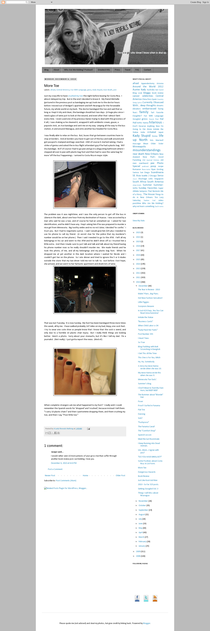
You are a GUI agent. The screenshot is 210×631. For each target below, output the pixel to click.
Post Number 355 (145, 334)
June (141, 524)
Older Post (120, 475)
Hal (161, 119)
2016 (138, 255)
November (143, 501)
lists (151, 140)
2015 (138, 259)
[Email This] (46, 432)
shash (135, 179)
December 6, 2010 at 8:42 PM (64, 463)
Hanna (145, 123)
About (56, 70)
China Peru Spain (149, 99)
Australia (151, 90)
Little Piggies (143, 302)
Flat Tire (141, 410)
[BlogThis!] (49, 432)
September (144, 510)
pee (115, 90)
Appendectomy (147, 83)
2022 (138, 237)
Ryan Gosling (157, 169)
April (141, 532)
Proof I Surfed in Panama (149, 406)
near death (107, 90)
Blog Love (137, 93)
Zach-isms (159, 206)
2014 (138, 264)
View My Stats (139, 221)
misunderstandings (146, 150)
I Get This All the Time (147, 353)
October (142, 505)
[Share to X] (52, 432)
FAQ (137, 70)
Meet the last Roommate (148, 439)
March (142, 537)
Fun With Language (78, 90)
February (143, 541)
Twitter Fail (149, 200)
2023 (138, 232)
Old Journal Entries (150, 160)
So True (141, 342)
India (143, 132)
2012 (138, 273)
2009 (138, 551)
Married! (159, 140)
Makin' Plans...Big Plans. (148, 294)
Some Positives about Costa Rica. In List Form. (150, 462)
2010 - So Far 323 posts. (148, 484)
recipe (160, 166)
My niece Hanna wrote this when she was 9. (149, 374)
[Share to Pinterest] (58, 432)
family (143, 112)
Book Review (143, 476)
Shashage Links (145, 179)
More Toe (142, 468)
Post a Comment (55, 469)
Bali (156, 90)
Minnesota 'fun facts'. (147, 379)
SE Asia (137, 175)
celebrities (147, 96)
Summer (147, 185)
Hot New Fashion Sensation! (150, 298)
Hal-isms (137, 122)
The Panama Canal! (146, 427)
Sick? (140, 418)
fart (152, 112)
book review (158, 93)
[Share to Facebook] (55, 432)
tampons (143, 191)
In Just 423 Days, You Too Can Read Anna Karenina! (150, 312)
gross (89, 90)
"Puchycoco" (143, 422)
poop (153, 166)
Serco (160, 175)
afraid (52, 90)
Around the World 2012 (148, 86)
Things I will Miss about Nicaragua (148, 494)
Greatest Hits (104, 70)
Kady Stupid (97, 90)
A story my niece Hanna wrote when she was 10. (149, 367)
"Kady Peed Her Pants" (148, 330)
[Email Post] (88, 429)
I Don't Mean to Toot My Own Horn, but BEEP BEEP (150, 389)
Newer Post (50, 475)
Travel (127, 70)
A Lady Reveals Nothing (63, 429)
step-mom (137, 185)
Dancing (141, 414)
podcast (145, 166)
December (143, 286)
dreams (160, 106)
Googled (137, 119)
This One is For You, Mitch (149, 357)
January (142, 546)
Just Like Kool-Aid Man (147, 480)
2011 (138, 277)
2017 (138, 250)
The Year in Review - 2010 (149, 289)
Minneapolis (139, 146)
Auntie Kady (139, 89)
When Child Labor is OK (148, 326)
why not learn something (143, 206)
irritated (151, 132)
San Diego (145, 172)
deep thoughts (148, 105)
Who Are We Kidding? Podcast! (78, 70)
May (141, 528)
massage (137, 144)
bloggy (147, 93)
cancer (136, 96)
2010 (138, 282)
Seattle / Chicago (149, 176)
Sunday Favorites (148, 188)
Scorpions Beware (146, 306)
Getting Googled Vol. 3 (148, 489)
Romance (137, 169)
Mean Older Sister (153, 144)
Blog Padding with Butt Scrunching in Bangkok (149, 348)
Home (85, 475)
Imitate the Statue (145, 317)
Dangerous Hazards (147, 472)
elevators (137, 109)
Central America (63, 90)
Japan (160, 132)
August (142, 514)
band (161, 90)
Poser (140, 401)
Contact (147, 70)
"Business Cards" (145, 321)
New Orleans (152, 154)
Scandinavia (157, 172)
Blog (46, 70)
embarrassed (149, 108)
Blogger (146, 623)
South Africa (139, 181)
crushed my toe (75, 96)
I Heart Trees (143, 338)
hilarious (155, 122)
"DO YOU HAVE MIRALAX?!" (150, 457)
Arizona (160, 83)
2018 (138, 246)
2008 (138, 556)
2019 (138, 241)
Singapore (158, 179)
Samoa (136, 172)
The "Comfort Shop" (147, 431)
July (140, 519)
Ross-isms (146, 169)
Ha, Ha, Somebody (146, 362)
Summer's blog (144, 384)
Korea (154, 136)
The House (149, 194)
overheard (143, 163)
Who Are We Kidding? (152, 203)
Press (117, 70)
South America (155, 181)
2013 (138, 268)
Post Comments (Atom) (66, 481)
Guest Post (154, 119)
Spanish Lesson (144, 435)
